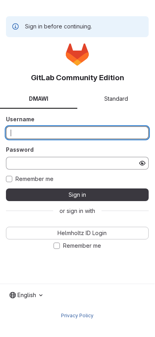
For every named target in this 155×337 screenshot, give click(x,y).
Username (20, 119)
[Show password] (142, 163)
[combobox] (26, 295)
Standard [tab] (116, 98)
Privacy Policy (77, 315)
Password (20, 149)
